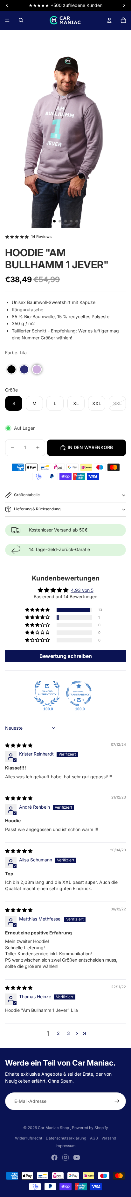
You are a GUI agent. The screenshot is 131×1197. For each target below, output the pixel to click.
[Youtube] (76, 1157)
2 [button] (58, 1033)
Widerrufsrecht (28, 1138)
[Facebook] (54, 1157)
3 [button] (68, 1033)
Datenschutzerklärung (66, 1138)
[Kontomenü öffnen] (109, 20)
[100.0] (47, 693)
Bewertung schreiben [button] (65, 656)
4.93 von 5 (82, 590)
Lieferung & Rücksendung (37, 509)
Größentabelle (27, 494)
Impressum (66, 1145)
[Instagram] (65, 1157)
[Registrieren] (117, 1101)
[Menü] (7, 20)
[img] (18, 745)
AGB (94, 1138)
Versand (108, 1138)
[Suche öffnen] (21, 20)
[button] (11, 369)
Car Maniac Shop (54, 1127)
